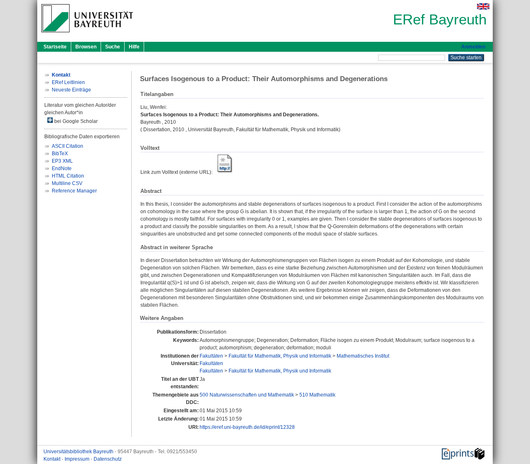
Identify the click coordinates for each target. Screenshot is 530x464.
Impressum (78, 459)
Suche (112, 47)
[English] (483, 6)
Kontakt (52, 459)
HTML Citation (68, 176)
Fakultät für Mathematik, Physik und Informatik (280, 356)
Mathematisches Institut (363, 356)
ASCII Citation (67, 146)
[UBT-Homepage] (87, 35)
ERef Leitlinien (68, 82)
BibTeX (60, 153)
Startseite (55, 47)
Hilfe (134, 47)
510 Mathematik (317, 395)
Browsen (85, 47)
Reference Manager (74, 191)
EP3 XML (62, 161)
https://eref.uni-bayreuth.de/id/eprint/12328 (247, 427)
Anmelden (473, 47)
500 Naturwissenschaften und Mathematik (247, 395)
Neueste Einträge (71, 90)
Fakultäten (211, 356)
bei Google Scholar (75, 121)
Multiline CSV (67, 183)
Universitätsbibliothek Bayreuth (79, 451)
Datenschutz (108, 459)
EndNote (62, 168)
